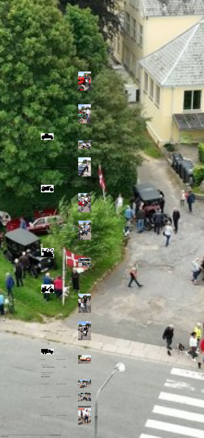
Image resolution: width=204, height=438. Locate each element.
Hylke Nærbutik (45, 376)
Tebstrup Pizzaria (64, 279)
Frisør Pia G (64, 243)
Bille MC (64, 215)
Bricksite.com (4, 436)
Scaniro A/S (48, 152)
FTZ (64, 127)
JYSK (64, 343)
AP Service (64, 270)
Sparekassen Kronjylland (48, 94)
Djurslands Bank (64, 94)
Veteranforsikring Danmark (48, 127)
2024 (2, 52)
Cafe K (75, 94)
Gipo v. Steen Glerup (48, 270)
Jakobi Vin (49, 243)
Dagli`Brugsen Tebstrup (48, 180)
